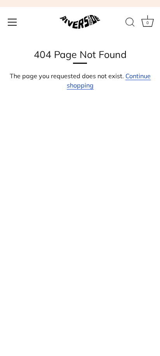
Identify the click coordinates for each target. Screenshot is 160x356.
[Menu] (12, 22)
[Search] (130, 23)
